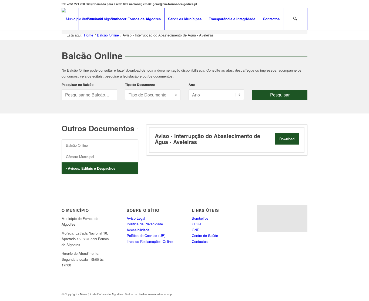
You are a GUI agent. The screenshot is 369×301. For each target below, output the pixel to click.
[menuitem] (93, 19)
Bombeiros (200, 218)
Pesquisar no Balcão (77, 84)
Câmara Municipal (80, 156)
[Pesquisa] (295, 19)
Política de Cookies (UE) (146, 235)
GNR (195, 229)
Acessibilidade (138, 229)
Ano (192, 84)
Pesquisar (280, 95)
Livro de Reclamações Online (150, 241)
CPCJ (196, 223)
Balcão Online (77, 145)
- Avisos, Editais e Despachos (90, 168)
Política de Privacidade (145, 223)
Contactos (200, 241)
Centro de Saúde (205, 235)
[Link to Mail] (303, 4)
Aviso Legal (136, 218)
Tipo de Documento (140, 84)
